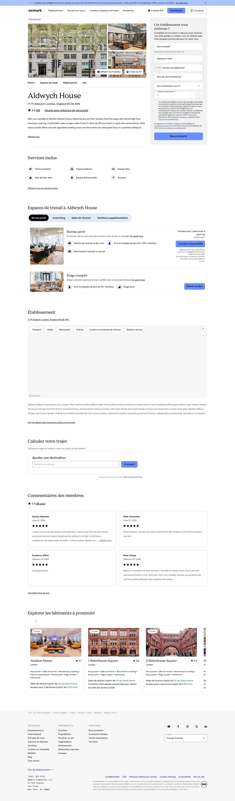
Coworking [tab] (58, 217)
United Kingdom (60, 713)
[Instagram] (187, 726)
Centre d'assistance (98, 738)
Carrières (32, 746)
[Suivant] (31, 2)
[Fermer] (205, 3)
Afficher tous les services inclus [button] (43, 188)
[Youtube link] (169, 726)
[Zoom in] (203, 329)
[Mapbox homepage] (35, 395)
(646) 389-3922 (36, 776)
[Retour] (29, 2)
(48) (38, 110)
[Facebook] (178, 726)
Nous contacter (96, 730)
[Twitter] (196, 726)
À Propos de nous (36, 738)
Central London (85, 713)
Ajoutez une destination (49, 457)
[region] (117, 361)
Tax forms (93, 742)
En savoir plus (182, 3)
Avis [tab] (84, 82)
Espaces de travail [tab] (49, 82)
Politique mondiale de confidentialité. (172, 128)
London (72, 713)
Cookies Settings (168, 777)
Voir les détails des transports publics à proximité (51, 422)
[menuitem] (55, 11)
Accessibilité (185, 777)
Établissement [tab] (70, 82)
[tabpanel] (87, 50)
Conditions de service (162, 126)
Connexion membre (98, 734)
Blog (30, 757)
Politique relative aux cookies (143, 777)
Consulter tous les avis (38, 593)
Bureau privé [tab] (39, 217)
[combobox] (158, 67)
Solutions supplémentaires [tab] (112, 217)
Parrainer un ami (66, 738)
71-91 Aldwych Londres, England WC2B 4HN (48, 320)
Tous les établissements (39, 713)
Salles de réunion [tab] (81, 217)
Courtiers (62, 730)
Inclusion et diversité (38, 742)
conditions (183, 117)
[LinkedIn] (206, 726)
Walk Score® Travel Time (133, 477)
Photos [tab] (31, 82)
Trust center (33, 761)
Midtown (98, 713)
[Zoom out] (203, 335)
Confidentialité (112, 777)
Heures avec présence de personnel (66, 110)
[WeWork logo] (35, 10)
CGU (124, 777)
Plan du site (199, 777)
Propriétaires (64, 734)
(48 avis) (40, 503)
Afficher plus (34, 137)
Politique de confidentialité (168, 119)
